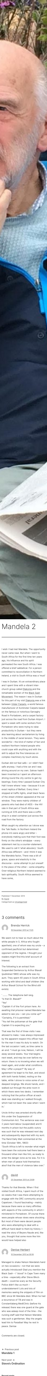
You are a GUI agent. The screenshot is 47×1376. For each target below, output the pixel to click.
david (14, 1175)
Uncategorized (21, 902)
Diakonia (27, 689)
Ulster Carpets (18, 704)
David (6, 899)
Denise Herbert (20, 1249)
